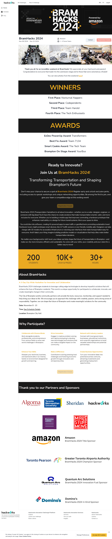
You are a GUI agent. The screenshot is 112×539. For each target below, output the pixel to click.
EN (100, 3)
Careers (94, 516)
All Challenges (22, 2)
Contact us (95, 518)
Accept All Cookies (99, 535)
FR (103, 3)
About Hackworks (97, 514)
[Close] (109, 532)
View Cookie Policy (25, 536)
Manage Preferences (83, 535)
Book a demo (32, 518)
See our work (67, 516)
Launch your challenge (34, 516)
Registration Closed (104, 40)
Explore (30, 514)
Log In (108, 2)
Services (66, 514)
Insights (66, 518)
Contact (90, 40)
